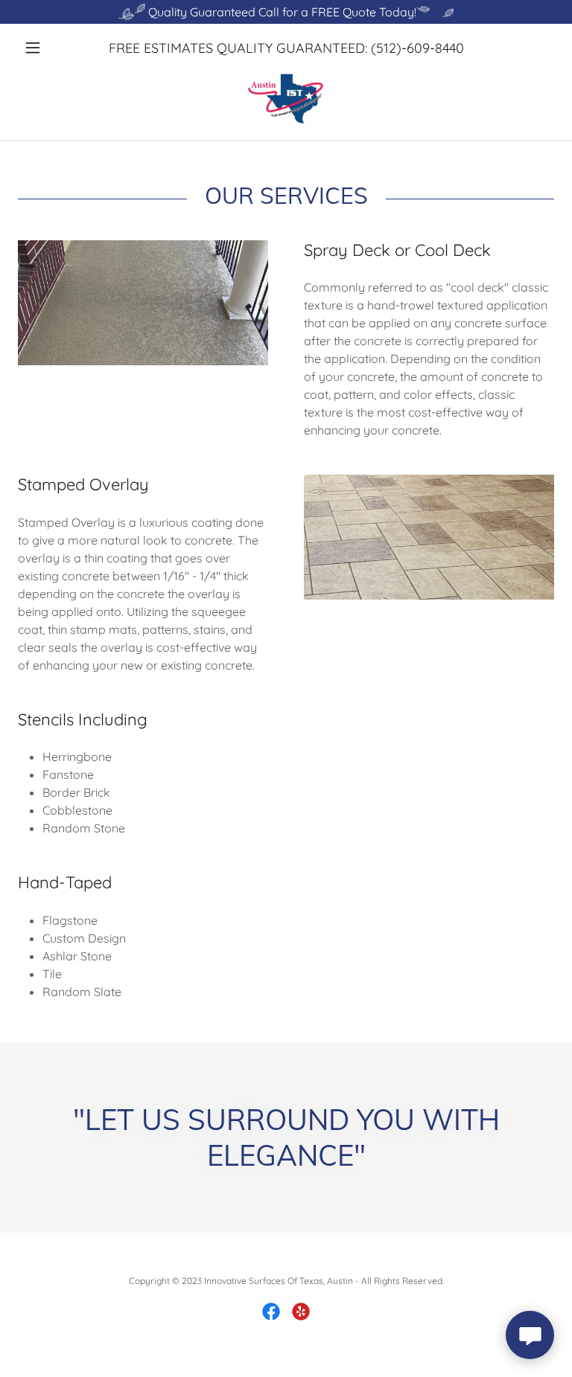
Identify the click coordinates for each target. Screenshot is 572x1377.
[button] (58, 47)
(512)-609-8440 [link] (417, 48)
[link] (286, 98)
